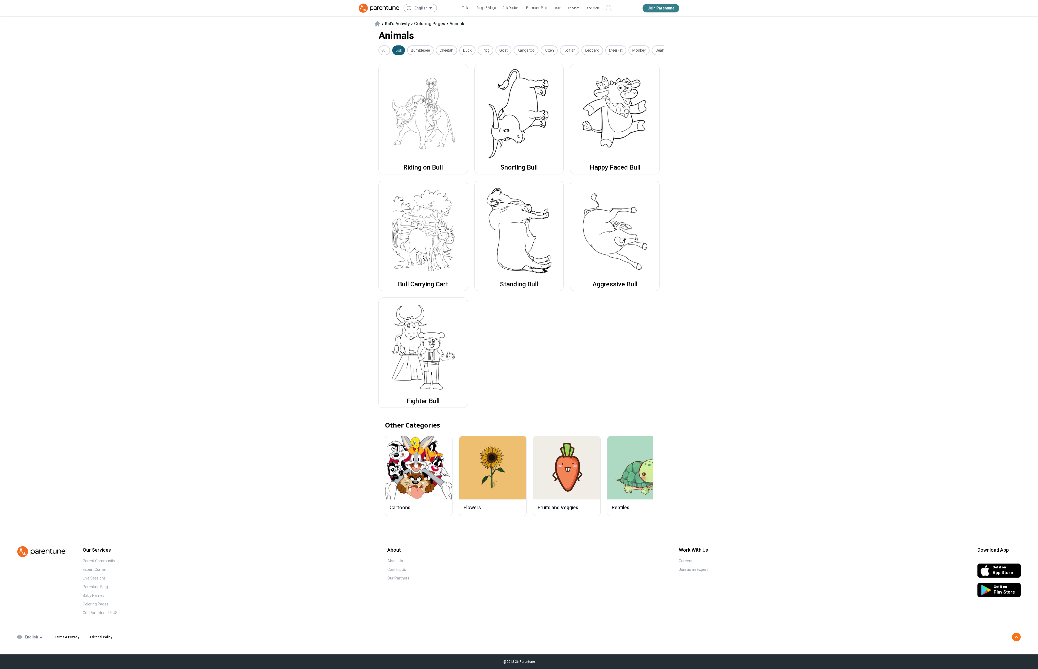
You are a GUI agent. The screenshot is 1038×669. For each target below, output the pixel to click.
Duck (467, 50)
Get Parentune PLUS (100, 613)
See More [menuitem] (593, 8)
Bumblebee (420, 50)
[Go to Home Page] (379, 8)
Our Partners (398, 578)
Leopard (592, 50)
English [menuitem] (421, 8)
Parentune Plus (536, 8)
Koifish (569, 50)
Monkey (639, 50)
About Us (395, 561)
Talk (465, 8)
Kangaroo (526, 50)
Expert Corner (94, 569)
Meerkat (616, 50)
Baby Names (93, 595)
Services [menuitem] (574, 8)
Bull (398, 50)
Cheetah (446, 50)
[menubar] (423, 8)
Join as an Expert (693, 569)
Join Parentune (660, 8)
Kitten (549, 50)
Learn (557, 8)
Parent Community (99, 561)
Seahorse (664, 50)
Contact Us (396, 569)
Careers (685, 561)
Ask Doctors (511, 8)
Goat (503, 50)
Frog (485, 50)
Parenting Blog (95, 587)
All (384, 50)
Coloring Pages (95, 604)
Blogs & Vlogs (486, 8)
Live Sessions (94, 578)
